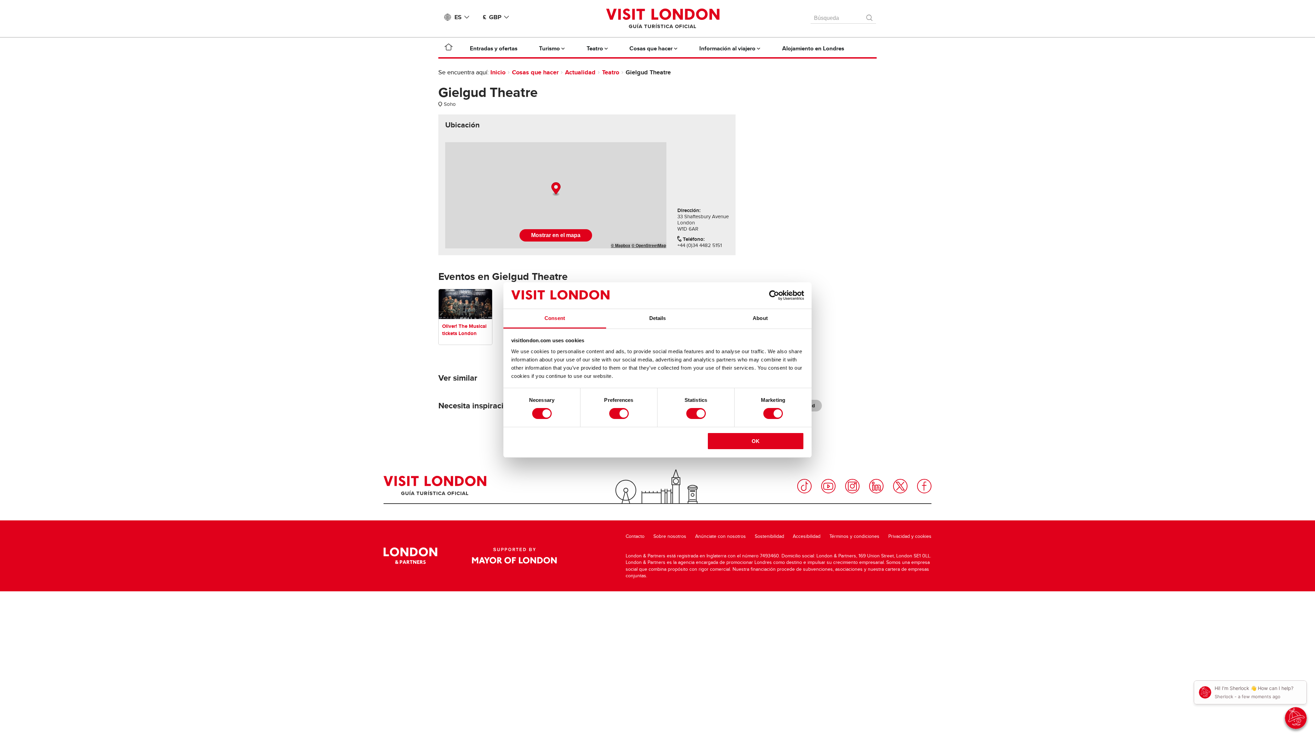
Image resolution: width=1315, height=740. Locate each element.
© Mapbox (620, 245)
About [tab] (760, 318)
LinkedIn (876, 486)
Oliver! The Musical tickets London (464, 329)
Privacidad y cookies (909, 536)
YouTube (828, 486)
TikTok (804, 486)
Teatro (610, 72)
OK (756, 441)
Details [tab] (657, 318)
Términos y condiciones (854, 536)
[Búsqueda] (870, 16)
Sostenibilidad (769, 536)
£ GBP (492, 17)
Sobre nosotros (669, 536)
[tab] (462, 125)
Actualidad (580, 72)
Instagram (852, 486)
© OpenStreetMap (648, 245)
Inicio (497, 72)
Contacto (635, 536)
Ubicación (462, 125)
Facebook (924, 486)
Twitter (900, 486)
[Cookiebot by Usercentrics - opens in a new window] (774, 295)
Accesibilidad (807, 536)
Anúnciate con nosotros (720, 536)
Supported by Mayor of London (514, 555)
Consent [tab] (554, 318)
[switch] (619, 413)
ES (458, 17)
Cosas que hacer (535, 72)
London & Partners (410, 555)
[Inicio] (448, 48)
